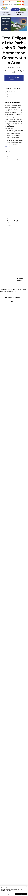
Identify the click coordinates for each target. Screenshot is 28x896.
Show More (7, 146)
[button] (18, 2)
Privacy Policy (8, 890)
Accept (20, 894)
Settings (7, 894)
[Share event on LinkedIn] (12, 301)
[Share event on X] (8, 301)
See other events (14, 79)
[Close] (26, 887)
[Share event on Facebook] (5, 301)
